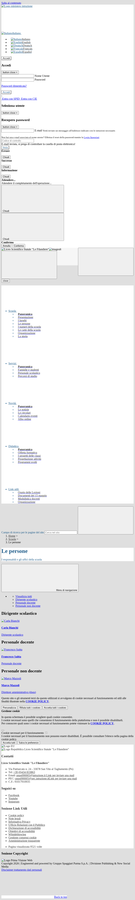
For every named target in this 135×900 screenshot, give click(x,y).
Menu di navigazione (66, 590)
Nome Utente (42, 75)
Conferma (19, 246)
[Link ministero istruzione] (17, 6)
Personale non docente (27, 605)
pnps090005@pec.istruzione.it (46, 778)
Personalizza (9, 707)
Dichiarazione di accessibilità (24, 828)
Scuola (12, 539)
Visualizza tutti (23, 596)
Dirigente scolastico (26, 599)
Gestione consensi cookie (22, 837)
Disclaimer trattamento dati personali (21, 869)
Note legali (14, 818)
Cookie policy (16, 815)
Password (40, 79)
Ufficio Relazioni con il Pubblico (26, 824)
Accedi (6, 58)
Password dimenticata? (14, 85)
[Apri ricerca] (106, 262)
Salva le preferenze (28, 742)
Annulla (6, 246)
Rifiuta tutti (30, 707)
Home (11, 535)
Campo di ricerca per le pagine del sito (22, 532)
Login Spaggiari (91, 137)
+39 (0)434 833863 (24, 772)
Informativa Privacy (19, 821)
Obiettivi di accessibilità (21, 831)
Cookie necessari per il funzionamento (22, 732)
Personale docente (25, 602)
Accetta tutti (55, 707)
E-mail (38, 130)
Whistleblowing (17, 834)
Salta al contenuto (11, 2)
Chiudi (6, 157)
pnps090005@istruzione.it (45, 775)
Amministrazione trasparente (24, 840)
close (5, 280)
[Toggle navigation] (29, 265)
